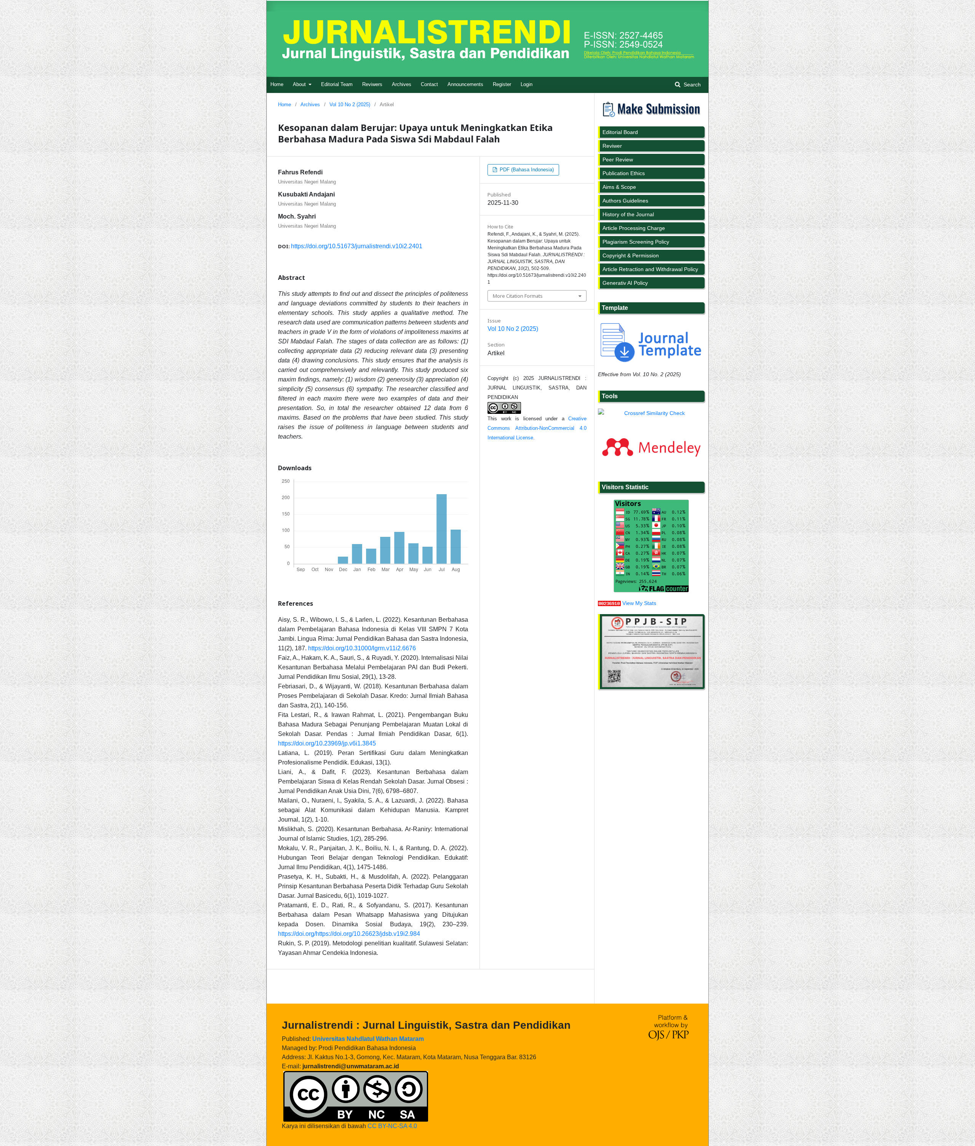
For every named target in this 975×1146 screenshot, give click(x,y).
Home (276, 84)
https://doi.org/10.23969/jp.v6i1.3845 (327, 743)
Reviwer (612, 146)
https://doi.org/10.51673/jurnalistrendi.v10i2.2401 (356, 246)
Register (502, 84)
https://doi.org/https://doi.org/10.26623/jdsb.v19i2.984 (349, 934)
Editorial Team (337, 84)
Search (691, 84)
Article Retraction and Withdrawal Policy (650, 269)
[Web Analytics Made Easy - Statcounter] (609, 603)
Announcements (465, 84)
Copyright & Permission (631, 255)
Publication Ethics (624, 173)
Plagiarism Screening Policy (636, 242)
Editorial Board (620, 132)
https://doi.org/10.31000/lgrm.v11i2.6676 (362, 648)
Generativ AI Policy (625, 283)
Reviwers (372, 84)
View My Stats (639, 603)
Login (526, 84)
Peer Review (618, 159)
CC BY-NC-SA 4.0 (392, 1126)
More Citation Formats (518, 295)
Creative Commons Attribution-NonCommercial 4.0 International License (537, 428)
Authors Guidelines (625, 201)
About (300, 84)
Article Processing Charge (634, 228)
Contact (429, 84)
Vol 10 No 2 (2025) (349, 104)
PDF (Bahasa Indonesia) (526, 169)
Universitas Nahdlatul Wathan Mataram (368, 1039)
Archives (401, 84)
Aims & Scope (619, 187)
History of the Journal (628, 214)
